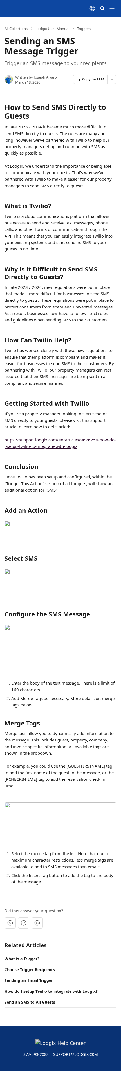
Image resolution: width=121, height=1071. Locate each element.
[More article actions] (111, 79)
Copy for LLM (93, 79)
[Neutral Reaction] (23, 923)
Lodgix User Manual (52, 28)
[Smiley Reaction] (37, 923)
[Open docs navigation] (111, 8)
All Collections (16, 28)
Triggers (84, 28)
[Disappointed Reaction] (10, 923)
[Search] (102, 8)
